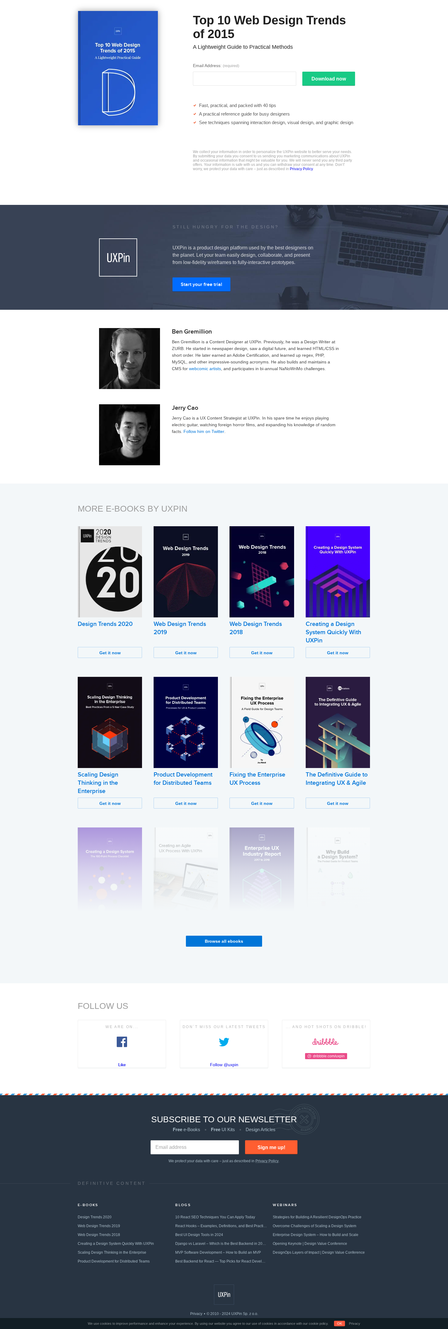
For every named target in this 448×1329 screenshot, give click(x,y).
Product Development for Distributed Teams (114, 1261)
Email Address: (216, 65)
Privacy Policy (301, 169)
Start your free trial (201, 284)
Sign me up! (271, 1147)
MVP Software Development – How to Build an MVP (218, 1252)
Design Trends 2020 (105, 624)
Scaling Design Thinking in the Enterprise (98, 783)
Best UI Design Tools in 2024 (199, 1235)
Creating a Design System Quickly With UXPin (333, 632)
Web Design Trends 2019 (99, 1226)
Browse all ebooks (224, 941)
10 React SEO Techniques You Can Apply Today (215, 1217)
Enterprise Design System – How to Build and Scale (315, 1235)
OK (339, 1323)
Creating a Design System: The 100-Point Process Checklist (108, 934)
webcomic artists (205, 368)
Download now (328, 78)
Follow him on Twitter (203, 431)
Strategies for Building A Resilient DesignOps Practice (317, 1217)
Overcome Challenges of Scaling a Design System (314, 1226)
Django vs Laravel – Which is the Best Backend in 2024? (221, 1243)
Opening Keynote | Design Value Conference (310, 1243)
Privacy (196, 1314)
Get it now (110, 652)
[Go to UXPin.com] (224, 1294)
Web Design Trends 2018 (99, 1235)
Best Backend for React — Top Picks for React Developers (221, 1261)
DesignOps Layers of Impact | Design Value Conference (319, 1252)
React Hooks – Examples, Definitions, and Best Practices (221, 1226)
